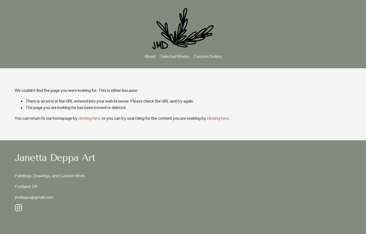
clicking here (89, 118)
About (150, 56)
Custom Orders (208, 56)
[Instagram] (18, 208)
